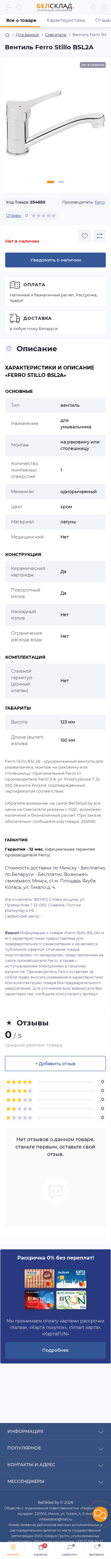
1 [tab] (50, 182)
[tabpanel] (55, 125)
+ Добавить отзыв (55, 1063)
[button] (100, 1514)
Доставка (37, 318)
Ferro (100, 202)
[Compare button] (99, 236)
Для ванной (27, 34)
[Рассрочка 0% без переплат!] (55, 1290)
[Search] (19, 7)
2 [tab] (61, 182)
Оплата (34, 284)
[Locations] (93, 7)
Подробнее (55, 1350)
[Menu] (8, 7)
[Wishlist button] (85, 236)
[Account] (104, 7)
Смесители (55, 34)
